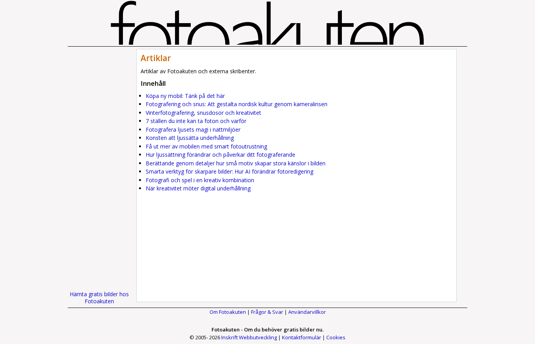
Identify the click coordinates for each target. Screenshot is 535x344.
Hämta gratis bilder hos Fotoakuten (99, 297)
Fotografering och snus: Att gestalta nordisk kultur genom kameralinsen (236, 104)
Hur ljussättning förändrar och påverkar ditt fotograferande (220, 154)
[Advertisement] (99, 166)
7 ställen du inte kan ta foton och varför (196, 121)
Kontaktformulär (301, 337)
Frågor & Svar (267, 311)
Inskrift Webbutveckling (249, 337)
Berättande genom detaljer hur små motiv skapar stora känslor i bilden (235, 163)
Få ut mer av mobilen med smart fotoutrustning (206, 146)
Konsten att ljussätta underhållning (190, 137)
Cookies (335, 337)
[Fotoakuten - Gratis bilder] (267, 42)
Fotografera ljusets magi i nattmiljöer (193, 129)
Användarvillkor (307, 311)
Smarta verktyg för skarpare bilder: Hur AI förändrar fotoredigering (229, 171)
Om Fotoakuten (228, 311)
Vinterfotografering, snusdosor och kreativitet (203, 112)
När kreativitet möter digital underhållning (198, 188)
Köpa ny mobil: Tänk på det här (185, 96)
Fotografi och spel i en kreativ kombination (200, 180)
